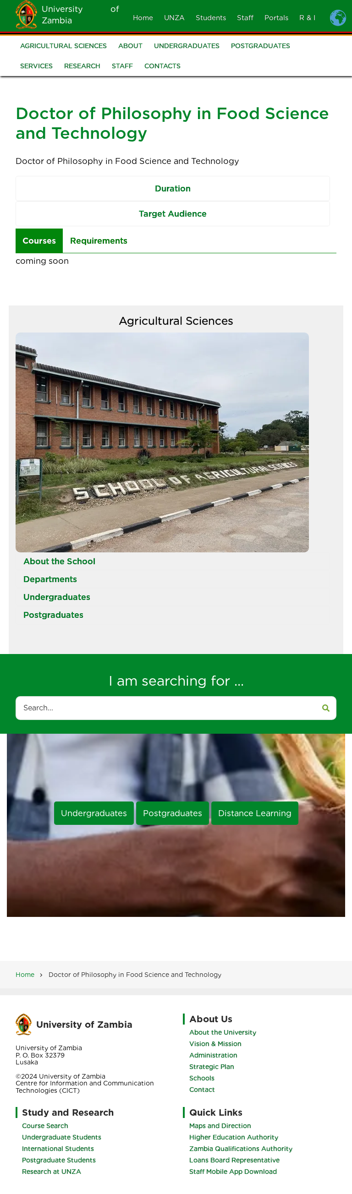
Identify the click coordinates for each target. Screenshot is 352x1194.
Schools (201, 1078)
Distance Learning (255, 813)
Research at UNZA (51, 1171)
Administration (213, 1055)
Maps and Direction (220, 1125)
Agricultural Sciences (63, 45)
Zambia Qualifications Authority (240, 1148)
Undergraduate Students (61, 1137)
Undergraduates (187, 45)
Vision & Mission (215, 1043)
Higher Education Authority (233, 1137)
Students (211, 18)
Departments (50, 579)
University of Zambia (84, 1025)
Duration (173, 188)
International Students (58, 1148)
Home (143, 18)
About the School (59, 561)
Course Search (45, 1125)
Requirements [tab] (98, 240)
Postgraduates (260, 45)
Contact (202, 1089)
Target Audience (173, 213)
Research (82, 66)
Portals (276, 18)
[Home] (26, 14)
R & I (307, 18)
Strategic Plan (211, 1066)
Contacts (162, 66)
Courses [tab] (39, 240)
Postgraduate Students (59, 1160)
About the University (222, 1032)
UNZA (174, 18)
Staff (245, 18)
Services (36, 66)
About (130, 45)
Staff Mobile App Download (233, 1171)
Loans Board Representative (234, 1160)
